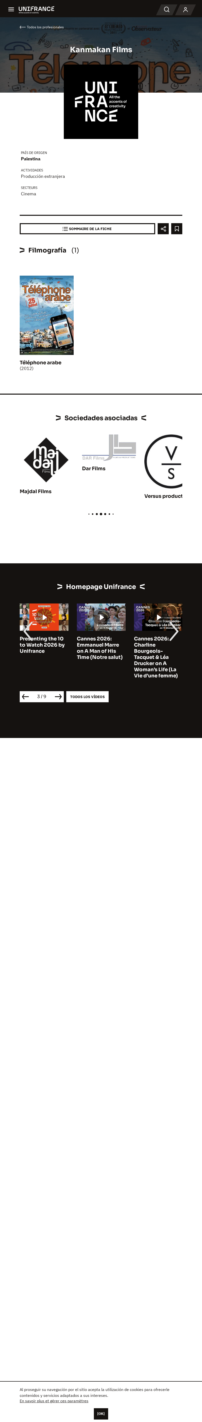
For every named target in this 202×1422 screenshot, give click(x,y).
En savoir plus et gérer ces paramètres (54, 1400)
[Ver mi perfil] (185, 9)
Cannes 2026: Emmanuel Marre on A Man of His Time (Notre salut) (100, 648)
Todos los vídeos (87, 696)
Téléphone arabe (40, 363)
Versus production (167, 496)
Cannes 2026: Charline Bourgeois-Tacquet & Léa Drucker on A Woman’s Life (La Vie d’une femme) (156, 657)
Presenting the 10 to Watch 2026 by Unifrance (42, 645)
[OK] (101, 1413)
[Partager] (163, 228)
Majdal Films (35, 491)
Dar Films (93, 469)
